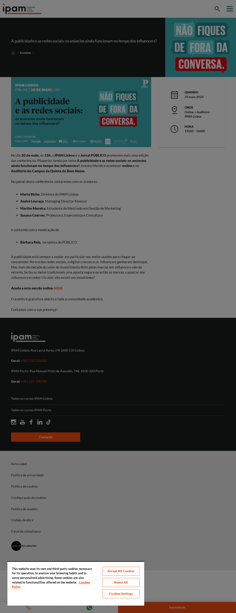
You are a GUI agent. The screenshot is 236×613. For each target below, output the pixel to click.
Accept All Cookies (120, 571)
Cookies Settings (121, 593)
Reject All (121, 582)
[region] (75, 583)
